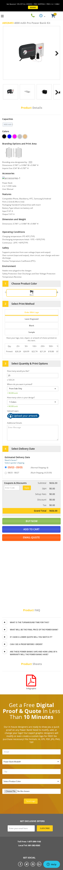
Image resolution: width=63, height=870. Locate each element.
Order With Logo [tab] (31, 312)
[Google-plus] (39, 864)
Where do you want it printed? (19, 384)
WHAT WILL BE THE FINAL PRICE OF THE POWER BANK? (34, 629)
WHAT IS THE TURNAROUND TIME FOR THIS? (29, 622)
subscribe (45, 828)
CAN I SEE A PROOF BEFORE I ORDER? (26, 644)
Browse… (32, 416)
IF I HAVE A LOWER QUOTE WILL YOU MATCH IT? (31, 637)
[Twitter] (26, 864)
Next (55, 53)
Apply (26, 487)
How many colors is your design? (21, 397)
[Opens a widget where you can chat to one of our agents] (51, 864)
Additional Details (14, 423)
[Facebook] (20, 864)
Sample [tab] (31, 332)
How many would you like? (18, 371)
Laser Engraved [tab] (31, 319)
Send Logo (30, 801)
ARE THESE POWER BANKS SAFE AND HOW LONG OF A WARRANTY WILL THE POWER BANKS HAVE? (33, 653)
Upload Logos (13, 411)
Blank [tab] (31, 325)
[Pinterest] (33, 864)
